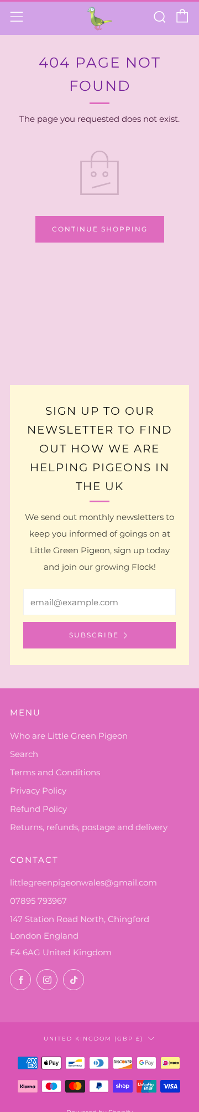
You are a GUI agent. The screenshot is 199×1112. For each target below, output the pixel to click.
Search (24, 754)
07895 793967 (38, 900)
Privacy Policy (38, 790)
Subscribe (94, 635)
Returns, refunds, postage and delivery (88, 827)
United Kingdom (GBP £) (93, 1038)
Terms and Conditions (55, 772)
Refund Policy (38, 809)
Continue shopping (100, 229)
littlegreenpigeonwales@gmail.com (83, 882)
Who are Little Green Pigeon (69, 735)
